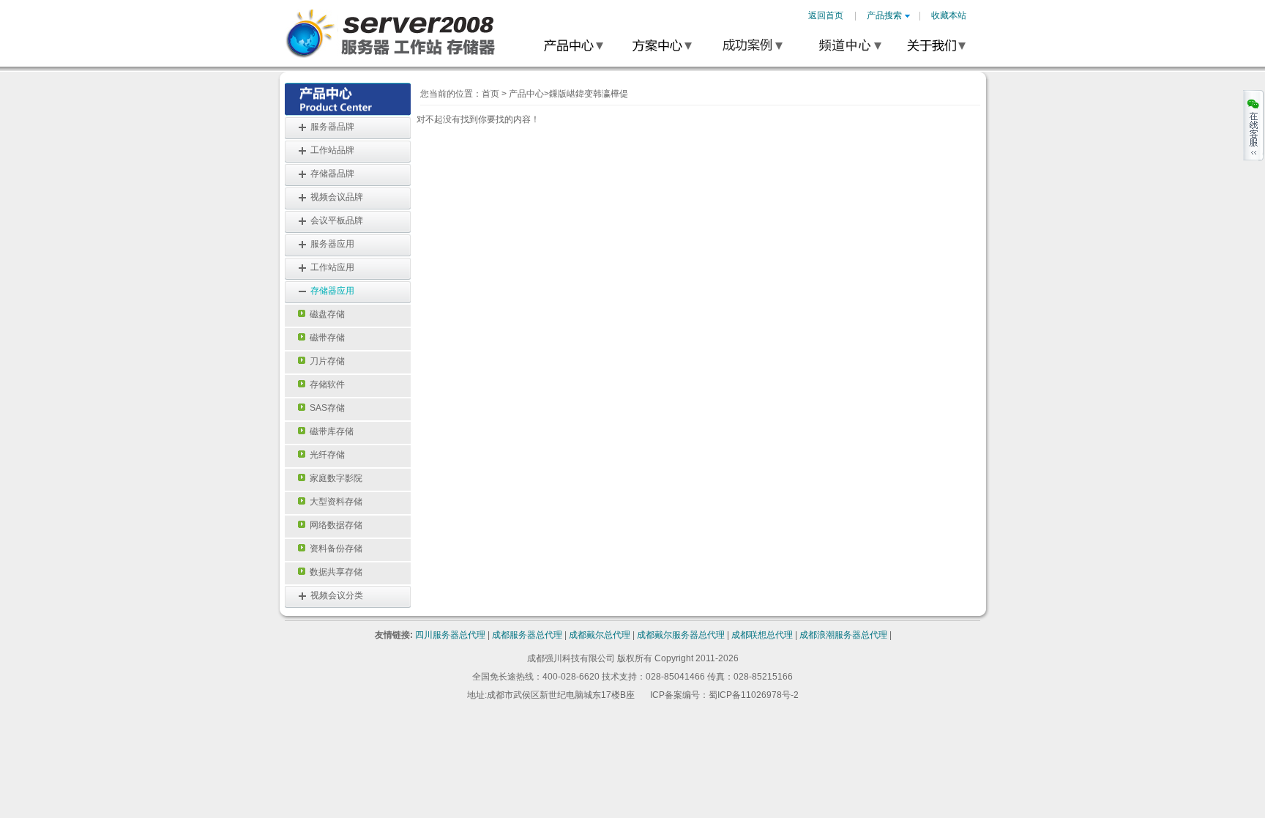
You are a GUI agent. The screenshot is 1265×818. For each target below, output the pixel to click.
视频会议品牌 (336, 197)
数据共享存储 (333, 572)
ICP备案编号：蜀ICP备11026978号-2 (724, 695)
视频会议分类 (336, 595)
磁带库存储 (329, 431)
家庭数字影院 (333, 478)
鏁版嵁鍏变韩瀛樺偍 (588, 94)
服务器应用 (332, 244)
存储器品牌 (332, 173)
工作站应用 (332, 267)
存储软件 (325, 384)
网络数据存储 (333, 525)
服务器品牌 (332, 127)
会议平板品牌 (336, 220)
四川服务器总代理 (450, 635)
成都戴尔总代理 (599, 635)
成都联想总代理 (762, 635)
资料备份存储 (333, 548)
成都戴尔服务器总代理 (681, 635)
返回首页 (825, 15)
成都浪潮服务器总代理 (843, 635)
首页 (490, 94)
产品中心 (526, 94)
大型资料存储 (333, 502)
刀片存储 (325, 361)
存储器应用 (332, 291)
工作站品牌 (332, 150)
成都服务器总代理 (527, 635)
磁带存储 (325, 337)
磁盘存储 (325, 314)
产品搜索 (884, 15)
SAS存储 (325, 408)
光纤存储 (325, 455)
